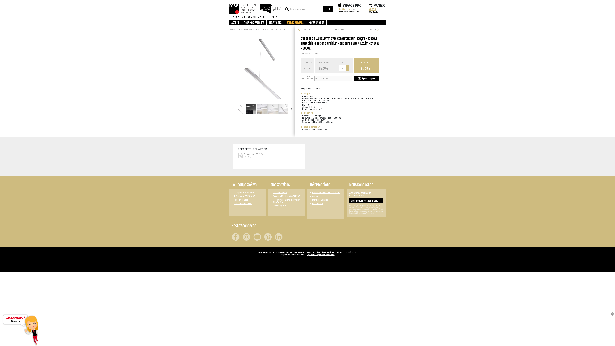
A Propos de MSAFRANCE (245, 192)
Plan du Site (317, 204)
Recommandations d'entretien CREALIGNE (286, 201)
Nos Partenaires (241, 200)
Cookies (316, 196)
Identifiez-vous (345, 9)
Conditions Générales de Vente (326, 193)
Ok (328, 9)
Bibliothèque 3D (280, 206)
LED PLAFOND (280, 29)
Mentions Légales (320, 200)
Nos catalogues (280, 193)
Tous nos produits (246, 29)
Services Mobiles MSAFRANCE (286, 196)
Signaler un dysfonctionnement (321, 255)
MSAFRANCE (261, 29)
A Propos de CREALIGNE (244, 196)
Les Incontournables (243, 204)
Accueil (235, 23)
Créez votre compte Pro (348, 12)
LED (270, 29)
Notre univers (316, 23)
